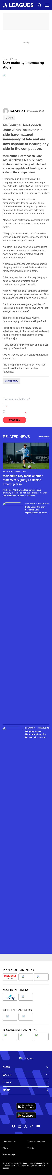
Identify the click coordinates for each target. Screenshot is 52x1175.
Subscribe (14, 420)
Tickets (30, 1148)
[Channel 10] (10, 1036)
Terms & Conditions (36, 1141)
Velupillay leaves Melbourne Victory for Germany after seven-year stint (35, 734)
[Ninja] (26, 977)
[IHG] (26, 1016)
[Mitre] (10, 1016)
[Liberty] (10, 996)
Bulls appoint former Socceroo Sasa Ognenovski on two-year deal (37, 510)
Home (6, 59)
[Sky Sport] (41, 1036)
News (14, 59)
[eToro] (26, 996)
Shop (5, 1148)
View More (44, 437)
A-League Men (11, 381)
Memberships (9, 1154)
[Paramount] (26, 1036)
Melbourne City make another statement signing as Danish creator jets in (23, 480)
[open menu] (47, 5)
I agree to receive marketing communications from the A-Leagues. (26, 411)
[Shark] (41, 977)
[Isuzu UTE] (10, 977)
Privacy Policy (25, 403)
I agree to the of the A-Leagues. (27, 405)
